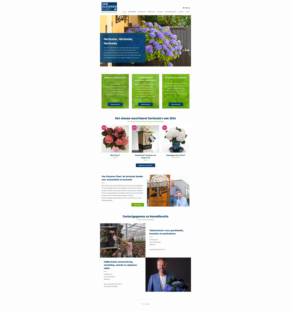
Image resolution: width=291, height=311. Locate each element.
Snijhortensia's (151, 12)
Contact (188, 12)
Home (124, 12)
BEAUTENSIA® (132, 12)
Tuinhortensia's (142, 12)
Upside (148, 304)
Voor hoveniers (175, 104)
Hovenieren (160, 12)
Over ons (181, 12)
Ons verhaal (137, 205)
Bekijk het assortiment (145, 165)
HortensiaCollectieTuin (170, 12)
